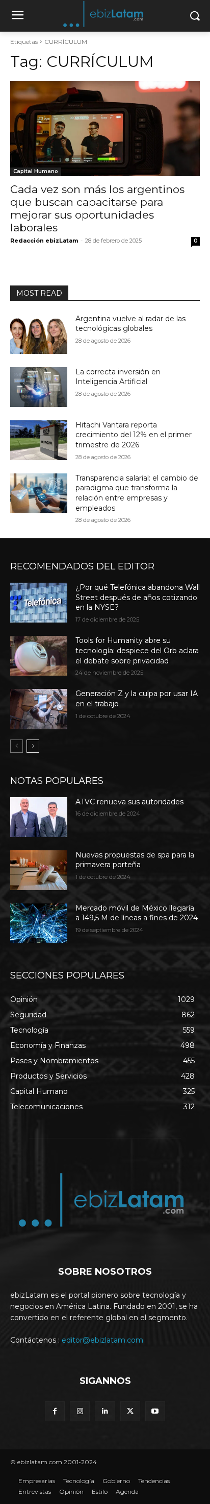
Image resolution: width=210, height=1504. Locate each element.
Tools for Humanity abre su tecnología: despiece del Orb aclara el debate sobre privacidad (137, 650)
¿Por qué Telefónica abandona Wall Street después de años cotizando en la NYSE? (137, 597)
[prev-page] (16, 746)
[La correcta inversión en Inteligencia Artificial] (38, 387)
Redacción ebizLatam (44, 240)
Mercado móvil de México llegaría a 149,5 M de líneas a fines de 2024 (136, 913)
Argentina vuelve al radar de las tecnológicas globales (130, 323)
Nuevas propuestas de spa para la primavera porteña (134, 860)
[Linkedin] (105, 1411)
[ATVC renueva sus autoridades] (38, 817)
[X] (130, 1411)
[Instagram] (80, 1411)
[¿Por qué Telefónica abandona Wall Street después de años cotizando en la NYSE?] (38, 603)
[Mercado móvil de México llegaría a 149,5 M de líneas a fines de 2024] (38, 923)
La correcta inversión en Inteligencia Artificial (118, 377)
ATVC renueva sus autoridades (129, 801)
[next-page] (33, 746)
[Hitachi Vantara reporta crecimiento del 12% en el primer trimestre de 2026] (38, 440)
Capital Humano (35, 171)
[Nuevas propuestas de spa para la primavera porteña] (38, 870)
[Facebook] (55, 1411)
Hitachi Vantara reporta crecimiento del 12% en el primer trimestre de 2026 (133, 434)
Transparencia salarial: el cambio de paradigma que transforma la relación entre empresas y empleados (136, 493)
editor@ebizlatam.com (102, 1340)
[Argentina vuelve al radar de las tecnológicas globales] (38, 334)
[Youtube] (155, 1411)
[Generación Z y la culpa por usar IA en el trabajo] (38, 709)
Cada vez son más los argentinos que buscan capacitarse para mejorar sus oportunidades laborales (97, 208)
